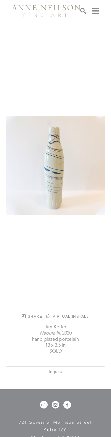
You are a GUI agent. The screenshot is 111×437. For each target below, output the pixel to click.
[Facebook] (67, 405)
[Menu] (95, 11)
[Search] (83, 11)
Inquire (55, 372)
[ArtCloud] (45, 405)
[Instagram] (56, 405)
